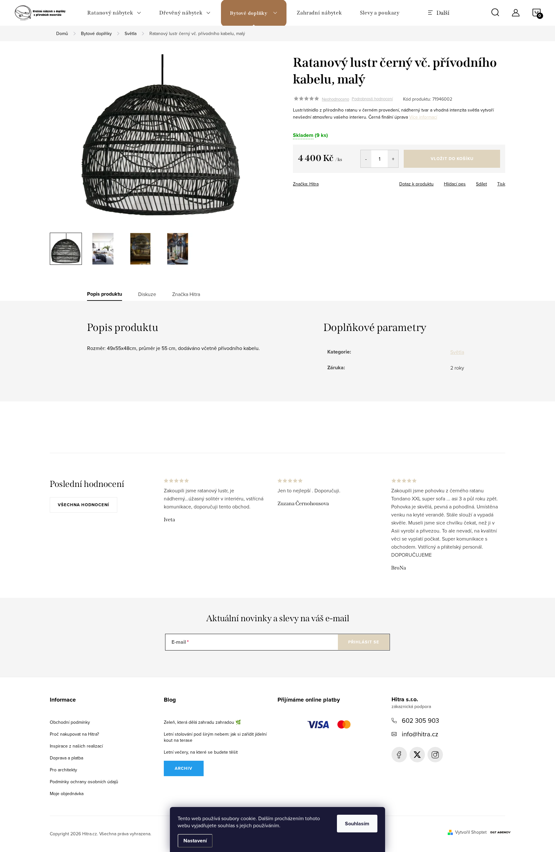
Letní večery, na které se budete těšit (201, 752)
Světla (457, 351)
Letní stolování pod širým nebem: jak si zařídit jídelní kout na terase (215, 737)
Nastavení (195, 840)
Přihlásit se (363, 642)
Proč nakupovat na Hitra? (74, 734)
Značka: (306, 184)
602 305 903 (420, 720)
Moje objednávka (67, 793)
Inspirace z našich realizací (76, 746)
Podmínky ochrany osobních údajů (84, 781)
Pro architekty (63, 770)
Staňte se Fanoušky (399, 754)
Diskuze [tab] (147, 294)
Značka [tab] (186, 294)
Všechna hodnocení (83, 505)
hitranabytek (417, 754)
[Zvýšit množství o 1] (393, 158)
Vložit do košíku (452, 159)
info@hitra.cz (420, 734)
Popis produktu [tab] (104, 294)
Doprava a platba (66, 758)
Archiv (183, 768)
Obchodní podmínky (70, 722)
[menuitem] (114, 13)
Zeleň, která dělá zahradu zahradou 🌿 (202, 722)
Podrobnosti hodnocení (372, 99)
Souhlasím (357, 823)
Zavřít (332, 181)
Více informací (423, 117)
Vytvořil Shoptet (471, 832)
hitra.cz (435, 754)
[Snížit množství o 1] (366, 158)
